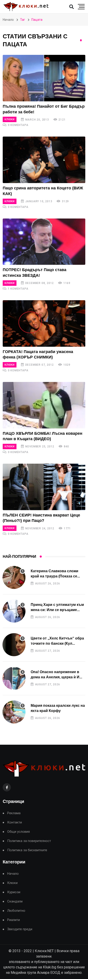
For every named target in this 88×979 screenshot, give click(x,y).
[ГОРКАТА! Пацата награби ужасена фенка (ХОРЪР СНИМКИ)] (44, 323)
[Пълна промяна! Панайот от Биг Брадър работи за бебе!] (44, 78)
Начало (8, 19)
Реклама (14, 813)
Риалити (13, 920)
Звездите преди (19, 929)
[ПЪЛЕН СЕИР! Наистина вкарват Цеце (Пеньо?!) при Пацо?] (44, 487)
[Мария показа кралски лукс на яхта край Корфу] (14, 712)
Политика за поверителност (29, 841)
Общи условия (18, 831)
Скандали (15, 901)
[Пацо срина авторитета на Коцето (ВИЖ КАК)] (44, 160)
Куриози (13, 892)
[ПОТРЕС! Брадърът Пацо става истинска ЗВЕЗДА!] (44, 242)
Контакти (14, 822)
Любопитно (16, 910)
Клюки (10, 119)
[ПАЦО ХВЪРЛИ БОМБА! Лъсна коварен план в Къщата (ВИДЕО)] (44, 405)
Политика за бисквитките (27, 850)
